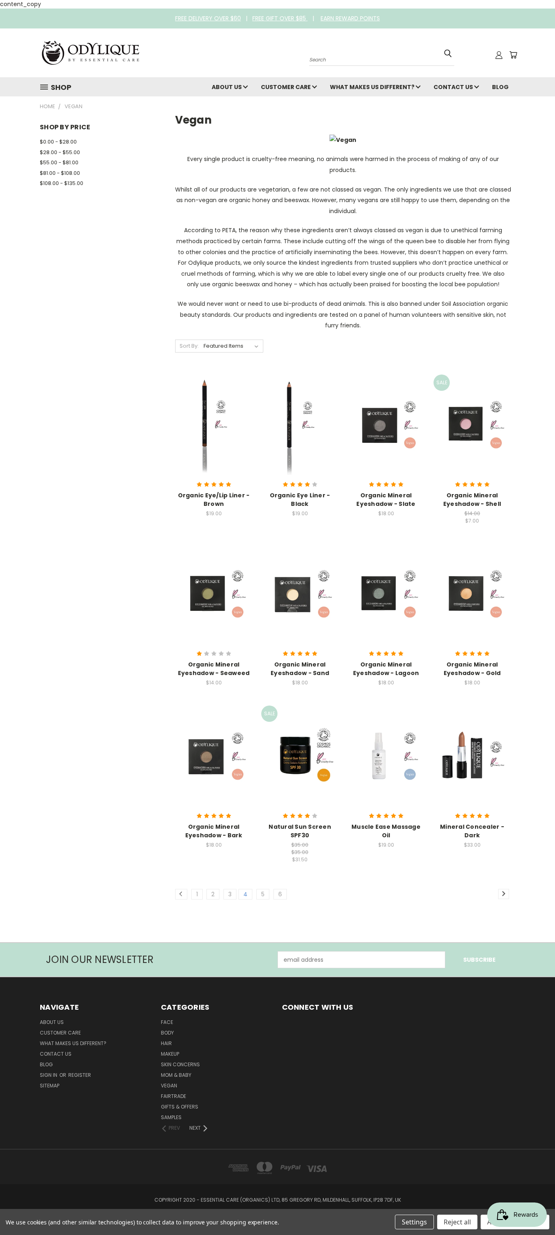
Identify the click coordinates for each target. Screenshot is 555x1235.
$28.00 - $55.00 (60, 152)
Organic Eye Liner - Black (300, 499)
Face (167, 1022)
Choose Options (386, 430)
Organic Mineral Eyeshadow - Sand (300, 668)
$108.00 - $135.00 (61, 183)
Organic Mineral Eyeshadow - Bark (214, 831)
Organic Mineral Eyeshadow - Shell (472, 499)
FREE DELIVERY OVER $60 (208, 18)
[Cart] (513, 55)
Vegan (169, 1085)
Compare (211, 415)
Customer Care (286, 87)
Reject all (457, 1222)
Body (167, 1032)
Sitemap (49, 1085)
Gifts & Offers (179, 1106)
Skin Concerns (180, 1064)
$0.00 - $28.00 (58, 142)
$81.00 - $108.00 (60, 173)
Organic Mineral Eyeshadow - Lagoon (386, 668)
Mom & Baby (176, 1075)
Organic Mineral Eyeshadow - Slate (385, 499)
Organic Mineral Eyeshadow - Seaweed (214, 668)
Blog (500, 87)
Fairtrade (173, 1096)
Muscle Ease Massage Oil (386, 831)
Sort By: (189, 346)
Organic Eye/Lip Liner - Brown (214, 499)
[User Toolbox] (499, 55)
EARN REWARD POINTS (350, 18)
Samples (171, 1117)
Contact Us (454, 87)
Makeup (170, 1053)
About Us (227, 87)
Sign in (49, 1075)
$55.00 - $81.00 (59, 162)
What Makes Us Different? (373, 87)
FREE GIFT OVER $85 (280, 18)
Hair (166, 1043)
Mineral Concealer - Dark (472, 831)
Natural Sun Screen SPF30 (300, 831)
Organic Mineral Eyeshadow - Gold (472, 668)
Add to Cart (214, 430)
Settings (414, 1222)
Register (79, 1075)
